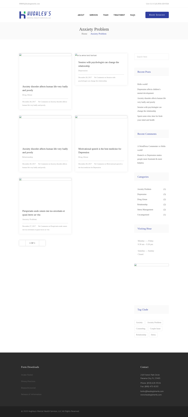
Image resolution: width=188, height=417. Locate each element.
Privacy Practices (28, 381)
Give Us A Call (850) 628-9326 (157, 4)
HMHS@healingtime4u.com (29, 4)
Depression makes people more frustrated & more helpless (149, 159)
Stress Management (145, 209)
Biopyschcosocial (28, 387)
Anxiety (139, 322)
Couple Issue (155, 328)
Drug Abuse (27, 95)
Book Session (157, 15)
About (81, 15)
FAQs (132, 15)
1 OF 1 (32, 243)
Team (105, 15)
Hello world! (142, 84)
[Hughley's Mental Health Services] (35, 15)
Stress (153, 335)
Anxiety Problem (29, 219)
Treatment (119, 15)
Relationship (27, 157)
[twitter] (153, 411)
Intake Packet (27, 374)
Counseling (140, 328)
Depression (83, 71)
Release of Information (31, 394)
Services (94, 15)
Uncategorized (143, 215)
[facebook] (158, 411)
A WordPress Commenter (147, 146)
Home (84, 33)
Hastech (140, 155)
